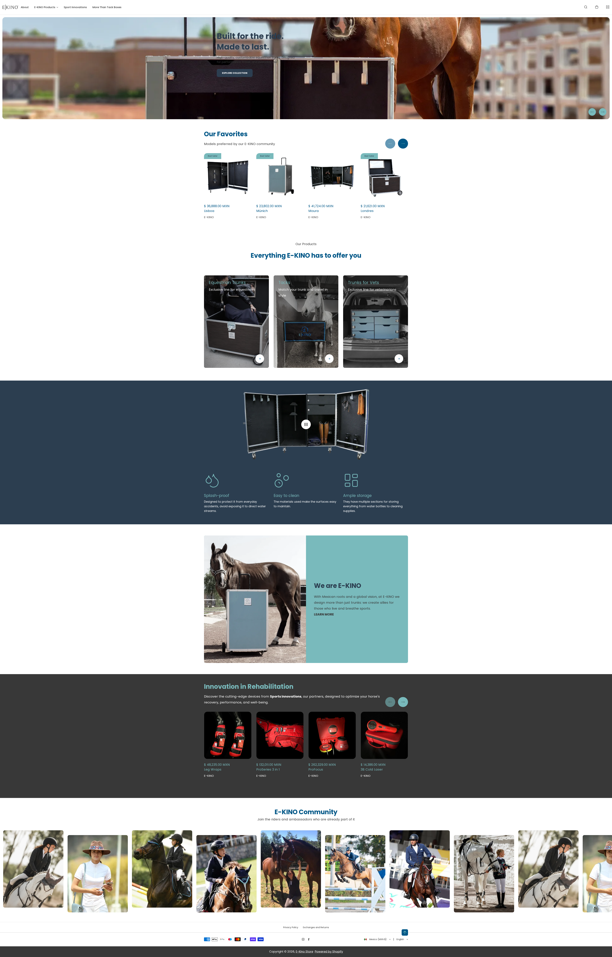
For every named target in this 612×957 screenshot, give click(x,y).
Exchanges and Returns (316, 927)
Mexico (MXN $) (378, 939)
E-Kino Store (304, 951)
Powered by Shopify (329, 951)
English (400, 939)
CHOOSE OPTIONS (279, 765)
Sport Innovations (75, 7)
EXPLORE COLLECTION (234, 86)
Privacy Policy (290, 927)
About (25, 7)
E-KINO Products (44, 7)
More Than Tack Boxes (106, 7)
